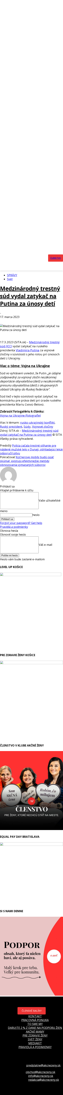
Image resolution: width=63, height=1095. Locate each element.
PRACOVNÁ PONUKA (35, 1020)
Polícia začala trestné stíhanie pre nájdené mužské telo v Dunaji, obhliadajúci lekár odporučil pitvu (31, 449)
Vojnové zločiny (42, 426)
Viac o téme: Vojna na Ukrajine (25, 366)
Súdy (27, 426)
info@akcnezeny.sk (40, 1076)
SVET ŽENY (35, 1039)
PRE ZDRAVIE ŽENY (35, 1035)
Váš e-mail (45, 545)
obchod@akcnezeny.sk (40, 1072)
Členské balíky (31, 1010)
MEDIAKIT (35, 1043)
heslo (36, 515)
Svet (10, 279)
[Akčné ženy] (32, 258)
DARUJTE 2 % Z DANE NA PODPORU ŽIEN (35, 1028)
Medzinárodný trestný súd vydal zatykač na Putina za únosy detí (30, 296)
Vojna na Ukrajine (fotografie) (20, 415)
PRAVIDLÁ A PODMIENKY (35, 1047)
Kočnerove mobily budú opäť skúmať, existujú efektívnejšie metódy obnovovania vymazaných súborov (27, 461)
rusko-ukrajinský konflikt (37, 422)
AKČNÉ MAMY (35, 1032)
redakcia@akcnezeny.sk (43, 1080)
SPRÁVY (12, 275)
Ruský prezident (11, 426)
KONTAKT (35, 1016)
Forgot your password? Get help (21, 523)
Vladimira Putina (27, 350)
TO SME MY (35, 1024)
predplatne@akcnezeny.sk (43, 1065)
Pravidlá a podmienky (14, 527)
